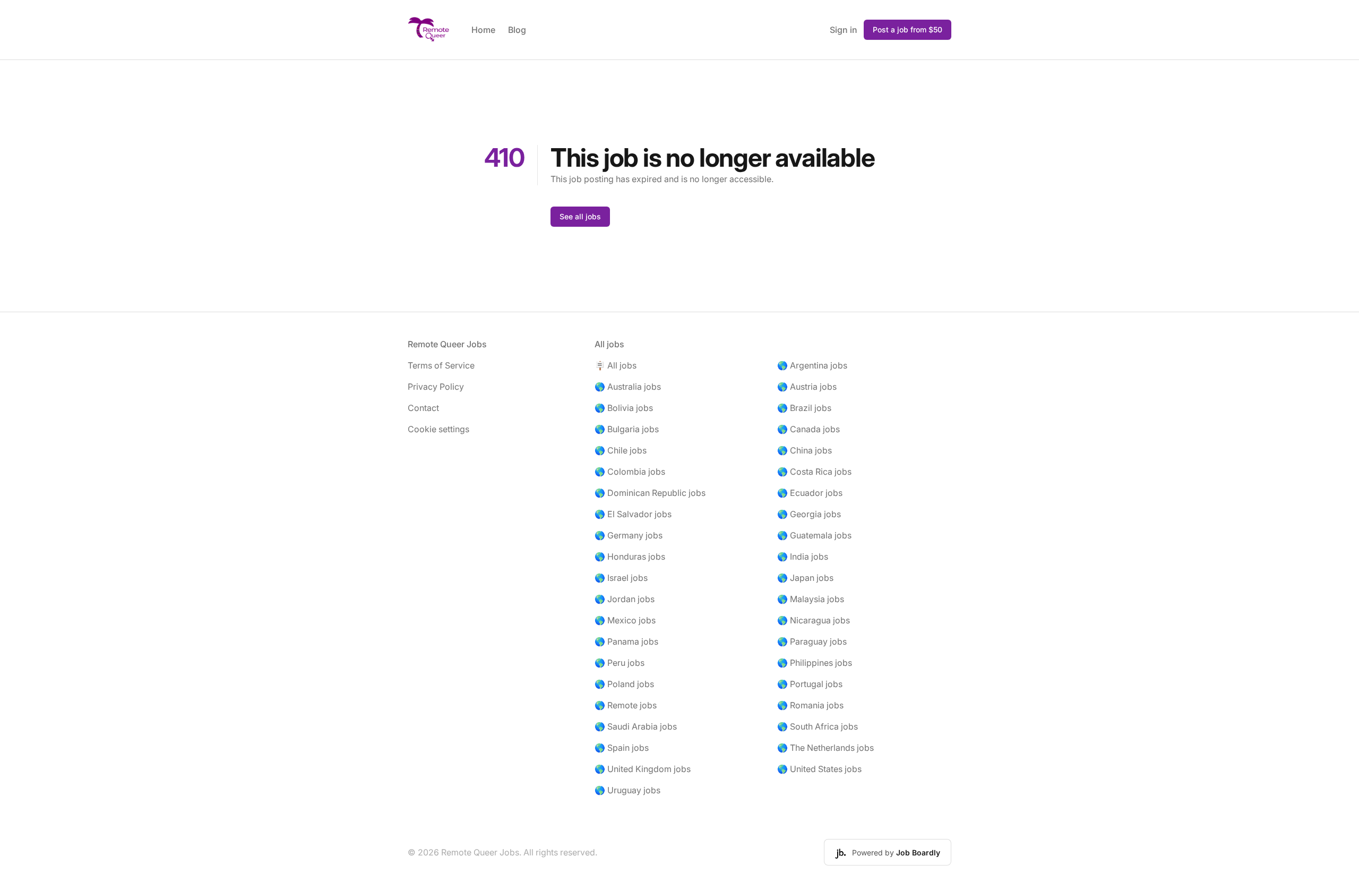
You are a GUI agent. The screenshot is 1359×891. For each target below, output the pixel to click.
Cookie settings (438, 429)
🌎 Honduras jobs (630, 556)
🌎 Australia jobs (628, 386)
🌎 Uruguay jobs (627, 790)
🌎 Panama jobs (626, 641)
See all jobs (580, 216)
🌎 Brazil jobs (804, 407)
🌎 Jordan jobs (625, 599)
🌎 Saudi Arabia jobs (636, 726)
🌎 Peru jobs (619, 662)
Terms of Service (441, 365)
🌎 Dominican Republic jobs (650, 492)
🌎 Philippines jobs (814, 662)
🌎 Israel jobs (621, 577)
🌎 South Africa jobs (817, 726)
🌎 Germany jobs (629, 535)
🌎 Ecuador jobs (809, 492)
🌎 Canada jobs (808, 429)
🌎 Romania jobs (810, 705)
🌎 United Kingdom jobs (643, 769)
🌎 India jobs (802, 556)
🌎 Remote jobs (626, 705)
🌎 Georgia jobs (809, 514)
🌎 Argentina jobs (812, 365)
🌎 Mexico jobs (625, 620)
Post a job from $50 (907, 29)
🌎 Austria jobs (807, 386)
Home (483, 29)
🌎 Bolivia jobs (624, 407)
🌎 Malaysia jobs (810, 599)
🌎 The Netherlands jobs (825, 747)
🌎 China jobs (804, 450)
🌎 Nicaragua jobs (813, 620)
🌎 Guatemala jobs (814, 535)
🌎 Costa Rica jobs (814, 471)
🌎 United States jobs (819, 769)
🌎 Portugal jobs (809, 684)
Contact (423, 407)
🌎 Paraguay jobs (812, 641)
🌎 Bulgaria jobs (627, 429)
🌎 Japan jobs (805, 577)
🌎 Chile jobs (621, 450)
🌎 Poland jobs (624, 684)
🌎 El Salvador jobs (633, 514)
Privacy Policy (436, 386)
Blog (517, 29)
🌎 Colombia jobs (630, 471)
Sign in (843, 29)
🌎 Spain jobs (622, 747)
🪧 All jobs (616, 365)
